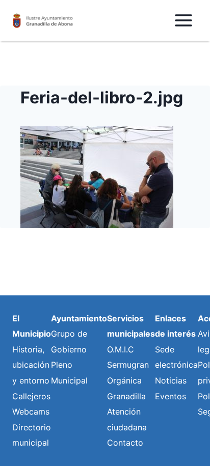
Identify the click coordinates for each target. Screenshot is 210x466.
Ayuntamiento (79, 318)
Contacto (125, 442)
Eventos (170, 396)
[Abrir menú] (183, 20)
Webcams (30, 411)
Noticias (171, 380)
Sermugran (128, 365)
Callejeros (31, 396)
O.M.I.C (120, 349)
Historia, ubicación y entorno (30, 365)
